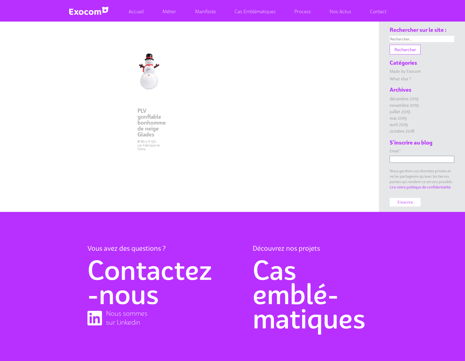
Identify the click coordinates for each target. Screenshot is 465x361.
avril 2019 (399, 124)
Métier (169, 11)
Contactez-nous (149, 282)
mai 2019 (398, 118)
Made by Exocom (405, 71)
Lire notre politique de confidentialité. (420, 187)
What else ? (400, 78)
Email (395, 151)
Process (302, 11)
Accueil (136, 11)
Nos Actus (340, 11)
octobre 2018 (402, 131)
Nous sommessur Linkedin (126, 317)
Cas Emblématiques (255, 11)
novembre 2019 (404, 105)
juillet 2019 (400, 111)
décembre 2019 (404, 98)
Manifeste (205, 11)
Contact (378, 11)
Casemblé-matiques (309, 294)
